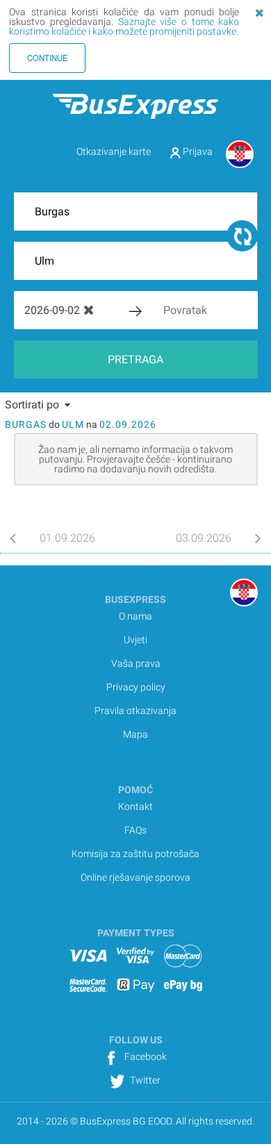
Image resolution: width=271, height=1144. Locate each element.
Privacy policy (135, 687)
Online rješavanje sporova (135, 877)
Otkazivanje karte (113, 151)
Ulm (73, 424)
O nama (135, 616)
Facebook (144, 1056)
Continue (47, 57)
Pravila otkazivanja (135, 710)
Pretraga (135, 359)
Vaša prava (136, 663)
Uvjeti (135, 639)
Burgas (26, 424)
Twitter (144, 1080)
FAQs (135, 830)
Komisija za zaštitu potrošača (135, 853)
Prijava (197, 151)
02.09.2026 (127, 424)
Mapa (135, 734)
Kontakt (135, 806)
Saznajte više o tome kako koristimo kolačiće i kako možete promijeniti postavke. (124, 26)
